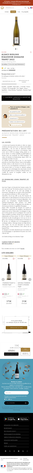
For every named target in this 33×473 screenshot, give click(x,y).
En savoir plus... (5, 91)
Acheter (7, 12)
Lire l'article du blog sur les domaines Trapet (12, 236)
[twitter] (9, 451)
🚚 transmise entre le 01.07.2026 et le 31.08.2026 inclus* (16, 3)
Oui (6, 399)
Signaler (22, 248)
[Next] (29, 279)
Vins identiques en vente (11, 354)
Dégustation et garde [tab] (24, 81)
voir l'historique (25, 350)
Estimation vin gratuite (11, 425)
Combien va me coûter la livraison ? (17, 121)
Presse (6, 443)
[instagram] (14, 451)
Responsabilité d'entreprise (12, 434)
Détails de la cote (16, 327)
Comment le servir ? (14, 118)
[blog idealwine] (27, 451)
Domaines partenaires (11, 440)
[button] (16, 31)
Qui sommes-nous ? (10, 431)
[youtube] (18, 451)
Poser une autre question (16, 125)
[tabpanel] (16, 89)
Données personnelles (26, 459)
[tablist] (16, 81)
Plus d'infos (4, 78)
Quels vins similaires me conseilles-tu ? (17, 115)
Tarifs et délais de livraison (12, 437)
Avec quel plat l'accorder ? (15, 111)
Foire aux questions (10, 446)
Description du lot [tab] (9, 81)
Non (11, 399)
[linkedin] (23, 451)
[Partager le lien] (30, 52)
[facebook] (5, 451)
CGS (21, 459)
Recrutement (8, 428)
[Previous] (3, 279)
